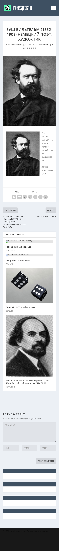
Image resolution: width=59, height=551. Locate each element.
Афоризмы (44, 44)
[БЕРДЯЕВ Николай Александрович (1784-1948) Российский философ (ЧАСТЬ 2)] (29, 346)
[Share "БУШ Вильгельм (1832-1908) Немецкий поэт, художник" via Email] (14, 197)
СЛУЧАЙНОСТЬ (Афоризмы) (21, 307)
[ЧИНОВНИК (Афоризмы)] (29, 241)
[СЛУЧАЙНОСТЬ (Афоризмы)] (29, 285)
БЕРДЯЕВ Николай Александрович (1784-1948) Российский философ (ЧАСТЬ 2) (28, 382)
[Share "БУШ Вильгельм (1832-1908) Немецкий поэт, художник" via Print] (19, 197)
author (19, 44)
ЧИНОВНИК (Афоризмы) (19, 246)
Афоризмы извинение (18, 260)
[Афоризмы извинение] (29, 255)
